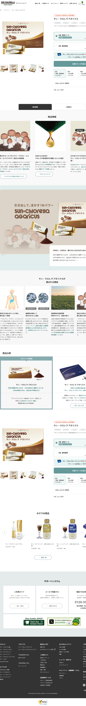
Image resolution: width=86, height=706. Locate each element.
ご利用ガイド (45, 3)
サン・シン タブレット (5, 674)
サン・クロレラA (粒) (5, 647)
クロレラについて (45, 174)
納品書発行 (43, 667)
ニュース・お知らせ (65, 660)
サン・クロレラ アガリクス (25, 647)
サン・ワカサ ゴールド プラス (7, 657)
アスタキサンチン (23, 655)
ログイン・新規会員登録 (46, 680)
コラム (60, 678)
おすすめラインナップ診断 (46, 649)
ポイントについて (44, 672)
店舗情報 (61, 675)
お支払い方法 (43, 662)
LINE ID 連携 (62, 647)
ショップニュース (63, 665)
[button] (4, 532)
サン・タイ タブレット (5, 652)
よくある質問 (62, 649)
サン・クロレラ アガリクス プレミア (27, 649)
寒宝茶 (1, 679)
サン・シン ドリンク (5, 677)
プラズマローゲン (23, 663)
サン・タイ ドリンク (5, 654)
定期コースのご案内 (64, 652)
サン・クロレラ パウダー (6, 649)
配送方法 (42, 665)
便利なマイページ (44, 658)
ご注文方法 (43, 660)
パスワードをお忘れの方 (46, 683)
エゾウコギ (3, 667)
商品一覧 (37, 3)
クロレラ (2, 644)
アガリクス (6, 10)
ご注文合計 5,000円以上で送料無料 (64, 15)
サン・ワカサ (3, 659)
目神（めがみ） (22, 658)
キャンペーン (54, 3)
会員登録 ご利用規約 (45, 685)
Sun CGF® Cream (4, 661)
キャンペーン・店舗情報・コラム (69, 670)
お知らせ (61, 662)
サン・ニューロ (22, 666)
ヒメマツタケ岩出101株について (14, 176)
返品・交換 (43, 669)
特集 (60, 654)
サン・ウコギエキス (5, 672)
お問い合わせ (73, 3)
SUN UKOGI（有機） (5, 669)
